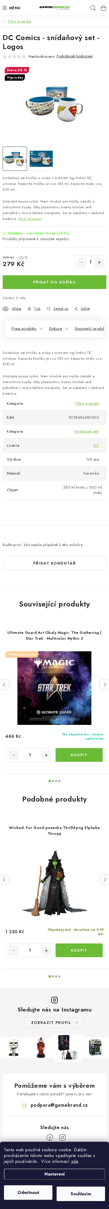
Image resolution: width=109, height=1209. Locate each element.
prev (4, 684)
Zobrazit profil (51, 1022)
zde (74, 1161)
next (105, 684)
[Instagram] (62, 1137)
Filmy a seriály (87, 403)
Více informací (30, 218)
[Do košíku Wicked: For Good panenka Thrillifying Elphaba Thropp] (79, 950)
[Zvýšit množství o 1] (99, 262)
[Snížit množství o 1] (82, 262)
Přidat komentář (54, 563)
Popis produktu (24, 328)
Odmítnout (28, 1192)
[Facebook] (50, 1137)
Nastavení (54, 1174)
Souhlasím (81, 1194)
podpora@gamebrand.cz (59, 1105)
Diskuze (55, 328)
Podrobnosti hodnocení (75, 56)
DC (96, 445)
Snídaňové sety (86, 431)
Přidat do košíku (54, 282)
